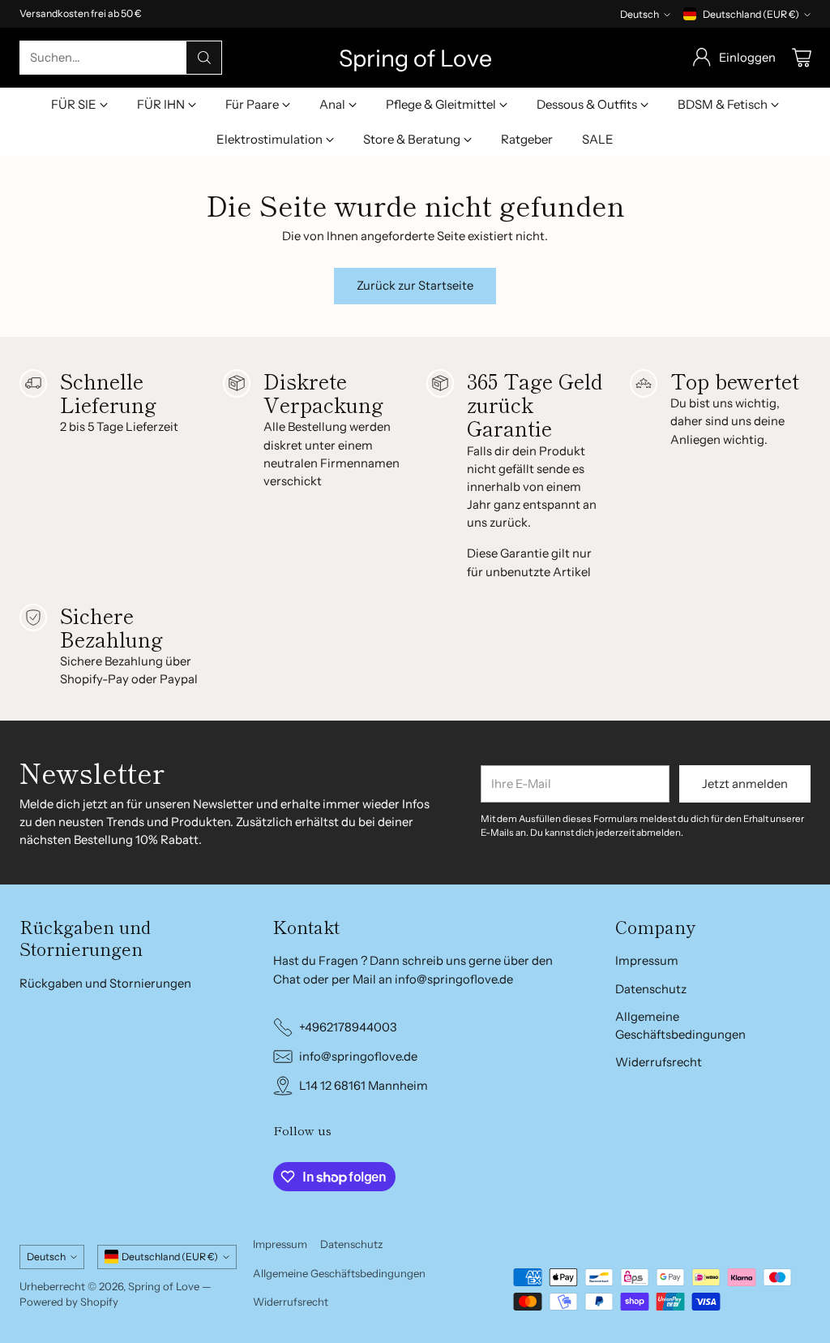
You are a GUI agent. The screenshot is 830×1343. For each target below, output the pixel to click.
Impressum (646, 960)
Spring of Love (163, 1286)
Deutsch (639, 14)
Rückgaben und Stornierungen (105, 983)
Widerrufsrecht (658, 1062)
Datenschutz (651, 989)
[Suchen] (204, 58)
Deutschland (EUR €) (751, 14)
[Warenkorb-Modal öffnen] (801, 57)
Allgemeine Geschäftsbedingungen (339, 1273)
